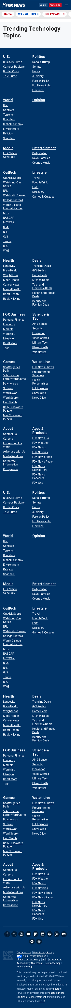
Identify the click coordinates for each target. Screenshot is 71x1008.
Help (44, 959)
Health (8, 260)
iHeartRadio (39, 941)
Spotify (32, 941)
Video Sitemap (24, 966)
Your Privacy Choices (34, 956)
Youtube (28, 934)
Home (8, 14)
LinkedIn (43, 934)
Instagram (21, 934)
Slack (50, 934)
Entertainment (44, 148)
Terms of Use (24, 952)
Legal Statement (37, 997)
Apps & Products (39, 430)
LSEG (42, 1001)
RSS (57, 934)
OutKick (9, 172)
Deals (36, 260)
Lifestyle (39, 172)
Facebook (7, 934)
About (8, 428)
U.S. (6, 56)
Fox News (13, 5)
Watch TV (55, 5)
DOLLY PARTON (54, 14)
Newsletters (64, 934)
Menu (66, 5)
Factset (57, 988)
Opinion (38, 100)
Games (9, 362)
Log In (43, 5)
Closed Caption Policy (28, 959)
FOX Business (14, 314)
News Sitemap (52, 963)
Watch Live (41, 362)
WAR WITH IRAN (28, 14)
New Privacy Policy (43, 952)
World (8, 100)
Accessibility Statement (30, 963)
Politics (38, 56)
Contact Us (55, 959)
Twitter (14, 934)
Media (8, 148)
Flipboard (35, 934)
